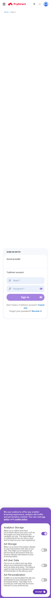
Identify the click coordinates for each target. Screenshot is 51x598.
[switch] (44, 533)
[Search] (34, 4)
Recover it (37, 311)
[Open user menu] (46, 4)
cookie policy (20, 519)
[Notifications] (39, 4)
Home (6, 12)
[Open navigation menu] (4, 4)
